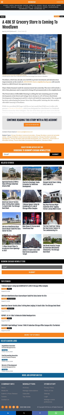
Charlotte (32, 5)
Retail (61, 16)
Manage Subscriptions (30, 390)
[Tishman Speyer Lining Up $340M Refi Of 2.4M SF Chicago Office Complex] (32, 200)
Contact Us (5, 399)
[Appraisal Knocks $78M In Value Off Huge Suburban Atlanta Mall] (11, 177)
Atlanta (5, 5)
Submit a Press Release (9, 393)
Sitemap (47, 393)
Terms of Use (48, 390)
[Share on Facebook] (40, 413)
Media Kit (4, 390)
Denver (58, 5)
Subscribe (60, 2)
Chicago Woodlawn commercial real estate (23, 135)
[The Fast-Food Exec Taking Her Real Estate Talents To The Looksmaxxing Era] (52, 222)
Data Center (51, 5)
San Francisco (23, 8)
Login (46, 396)
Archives (26, 388)
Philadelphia (38, 7)
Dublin (8, 7)
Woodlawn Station (47, 140)
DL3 (40, 138)
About (3, 388)
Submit (55, 154)
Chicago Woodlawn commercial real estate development (22, 137)
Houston (13, 7)
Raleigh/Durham (53, 7)
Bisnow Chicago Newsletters (13, 261)
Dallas (45, 5)
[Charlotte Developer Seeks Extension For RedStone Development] (32, 177)
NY (32, 7)
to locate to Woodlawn (15, 108)
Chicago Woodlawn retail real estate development (24, 138)
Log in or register (32, 124)
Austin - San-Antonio (15, 5)
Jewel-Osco (45, 138)
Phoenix (45, 7)
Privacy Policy (49, 388)
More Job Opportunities (32, 375)
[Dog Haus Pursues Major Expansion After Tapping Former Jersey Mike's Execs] (52, 200)
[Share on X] (24, 413)
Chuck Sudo (21, 31)
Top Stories (26, 396)
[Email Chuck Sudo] (25, 31)
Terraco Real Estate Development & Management (27, 140)
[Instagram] (13, 407)
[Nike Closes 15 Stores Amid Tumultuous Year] (32, 222)
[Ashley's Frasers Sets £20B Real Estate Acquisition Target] (32, 245)
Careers (4, 396)
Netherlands (38, 8)
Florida (31, 8)
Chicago (39, 5)
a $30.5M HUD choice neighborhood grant (37, 82)
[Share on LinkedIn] (8, 413)
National (28, 7)
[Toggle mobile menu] (2, 2)
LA (23, 7)
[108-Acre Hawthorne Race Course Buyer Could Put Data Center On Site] (11, 222)
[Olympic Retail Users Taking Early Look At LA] (52, 177)
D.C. (44, 8)
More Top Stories (32, 335)
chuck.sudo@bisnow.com (25, 132)
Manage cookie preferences (49, 401)
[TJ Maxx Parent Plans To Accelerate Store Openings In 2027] (11, 245)
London (19, 7)
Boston (25, 5)
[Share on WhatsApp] (56, 413)
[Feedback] (17, 407)
